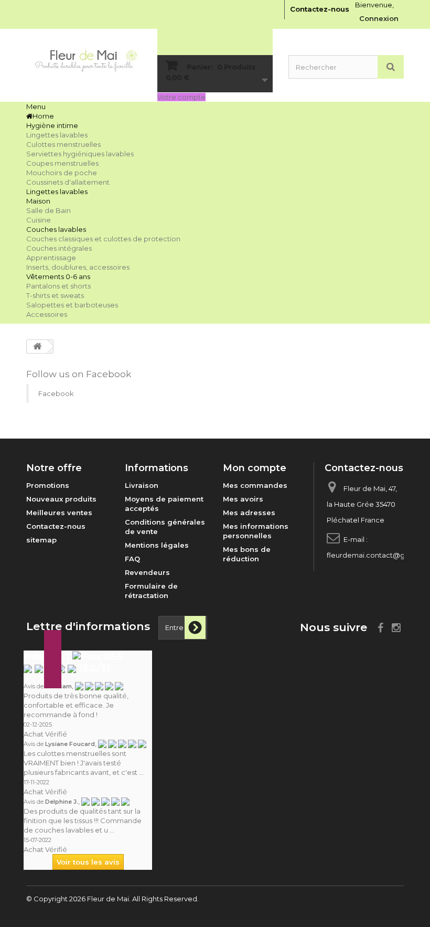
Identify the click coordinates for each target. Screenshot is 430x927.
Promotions (47, 485)
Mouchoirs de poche (61, 172)
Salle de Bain (48, 210)
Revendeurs (147, 572)
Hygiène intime (52, 125)
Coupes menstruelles (62, 163)
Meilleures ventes (59, 512)
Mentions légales (157, 545)
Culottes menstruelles (63, 144)
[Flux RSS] (97, 656)
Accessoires (46, 314)
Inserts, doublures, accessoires (78, 267)
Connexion (379, 18)
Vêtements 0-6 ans (58, 276)
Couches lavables (56, 229)
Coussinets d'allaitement (68, 182)
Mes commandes (255, 485)
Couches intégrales (59, 248)
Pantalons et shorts (58, 286)
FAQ (132, 559)
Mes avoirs (243, 499)
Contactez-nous (319, 9)
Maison (38, 201)
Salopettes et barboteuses (72, 305)
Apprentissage (51, 257)
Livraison (141, 485)
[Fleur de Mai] (84, 61)
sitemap (41, 540)
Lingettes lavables (57, 135)
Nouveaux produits (61, 499)
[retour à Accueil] (37, 346)
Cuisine (38, 220)
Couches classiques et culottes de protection (103, 239)
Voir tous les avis (88, 862)
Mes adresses (249, 512)
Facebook (56, 393)
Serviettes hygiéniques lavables (80, 154)
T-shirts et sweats (55, 295)
